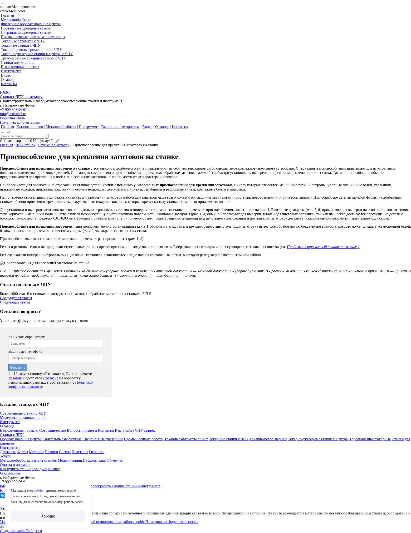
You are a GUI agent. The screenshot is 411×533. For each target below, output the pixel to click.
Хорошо (48, 516)
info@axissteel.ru (13, 114)
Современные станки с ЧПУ (23, 413)
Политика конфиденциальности (172, 522)
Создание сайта (13, 531)
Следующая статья (15, 302)
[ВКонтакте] (3, 495)
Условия (15, 378)
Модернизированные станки (23, 418)
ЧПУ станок (25, 145)
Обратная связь (12, 118)
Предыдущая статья (16, 298)
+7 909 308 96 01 (13, 110)
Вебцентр (34, 531)
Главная (6, 145)
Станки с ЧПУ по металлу (21, 97)
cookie (38, 490)
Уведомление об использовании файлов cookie (107, 522)
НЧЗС (5, 92)
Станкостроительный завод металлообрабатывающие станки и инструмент (99, 486)
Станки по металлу (53, 145)
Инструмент (10, 422)
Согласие (50, 378)
